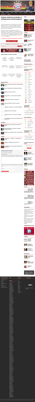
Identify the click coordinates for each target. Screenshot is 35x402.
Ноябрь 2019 (11, 348)
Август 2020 (11, 341)
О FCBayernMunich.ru (4, 279)
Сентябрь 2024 (11, 302)
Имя (2, 166)
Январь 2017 (11, 377)
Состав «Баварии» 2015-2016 (31, 40)
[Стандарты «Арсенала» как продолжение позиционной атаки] (25, 202)
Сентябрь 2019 (11, 350)
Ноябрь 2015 (11, 389)
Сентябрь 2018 (11, 361)
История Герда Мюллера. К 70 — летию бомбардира (28, 257)
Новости (7, 12)
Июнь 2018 (10, 364)
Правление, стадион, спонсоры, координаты (28, 49)
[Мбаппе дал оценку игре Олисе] (2, 93)
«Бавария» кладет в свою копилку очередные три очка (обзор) (13, 146)
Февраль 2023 (11, 317)
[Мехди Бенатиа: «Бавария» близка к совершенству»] (2, 133)
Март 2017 (10, 375)
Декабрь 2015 (11, 388)
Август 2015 (11, 392)
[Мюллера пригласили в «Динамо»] (2, 112)
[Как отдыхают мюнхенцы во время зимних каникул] (25, 164)
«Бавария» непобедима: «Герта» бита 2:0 (12, 142)
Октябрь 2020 (11, 339)
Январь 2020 (11, 347)
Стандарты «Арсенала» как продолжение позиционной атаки (28, 202)
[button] (2, 155)
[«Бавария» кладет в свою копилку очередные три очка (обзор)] (2, 147)
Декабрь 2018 (11, 358)
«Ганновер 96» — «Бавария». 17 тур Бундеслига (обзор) (13, 139)
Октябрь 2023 (11, 312)
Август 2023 (11, 314)
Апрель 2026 (11, 285)
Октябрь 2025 (11, 290)
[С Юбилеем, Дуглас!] (25, 267)
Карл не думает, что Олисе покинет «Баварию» (13, 95)
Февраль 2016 (11, 386)
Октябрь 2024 (11, 301)
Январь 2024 (11, 309)
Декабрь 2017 (11, 369)
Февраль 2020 (11, 346)
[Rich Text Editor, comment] (12, 160)
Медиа (9, 14)
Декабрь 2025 (11, 288)
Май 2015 (10, 393)
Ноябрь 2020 (11, 338)
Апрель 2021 (11, 336)
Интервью (25, 12)
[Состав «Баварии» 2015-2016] (25, 41)
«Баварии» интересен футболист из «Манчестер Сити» (18, 66)
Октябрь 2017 (11, 371)
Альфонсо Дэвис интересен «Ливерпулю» (12, 99)
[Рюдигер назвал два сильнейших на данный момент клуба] (2, 85)
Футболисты (3, 14)
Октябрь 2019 (11, 349)
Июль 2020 (10, 342)
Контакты (2, 282)
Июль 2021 (10, 334)
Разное (5, 21)
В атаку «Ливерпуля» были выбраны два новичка (13, 88)
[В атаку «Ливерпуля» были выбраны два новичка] (2, 89)
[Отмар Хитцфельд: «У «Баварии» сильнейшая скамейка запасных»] (2, 129)
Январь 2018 (11, 368)
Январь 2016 (11, 387)
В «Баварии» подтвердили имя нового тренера (11, 66)
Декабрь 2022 (11, 319)
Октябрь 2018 (11, 360)
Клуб (12, 12)
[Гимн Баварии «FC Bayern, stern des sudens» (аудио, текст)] (25, 55)
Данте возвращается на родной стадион (31, 262)
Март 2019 (10, 355)
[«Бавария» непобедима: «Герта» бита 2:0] (2, 143)
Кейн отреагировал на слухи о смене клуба (12, 103)
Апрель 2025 (11, 295)
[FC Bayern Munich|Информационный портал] (17, 10)
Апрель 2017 (11, 374)
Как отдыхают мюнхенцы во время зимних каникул (28, 164)
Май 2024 (10, 306)
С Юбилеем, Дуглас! (30, 266)
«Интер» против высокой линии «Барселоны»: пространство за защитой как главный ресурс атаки (28, 190)
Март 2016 (10, 385)
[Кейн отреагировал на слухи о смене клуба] (2, 104)
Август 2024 (11, 303)
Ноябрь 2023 (11, 311)
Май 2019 (10, 353)
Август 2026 (11, 282)
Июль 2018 (10, 363)
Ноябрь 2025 (11, 289)
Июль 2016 (10, 382)
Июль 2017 (10, 372)
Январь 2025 (11, 298)
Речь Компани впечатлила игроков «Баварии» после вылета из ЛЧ (14, 119)
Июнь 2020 (10, 343)
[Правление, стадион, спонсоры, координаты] (25, 50)
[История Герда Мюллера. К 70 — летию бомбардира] (25, 257)
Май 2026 (10, 284)
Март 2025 (10, 296)
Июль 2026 (10, 283)
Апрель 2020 (11, 344)
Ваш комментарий (4, 154)
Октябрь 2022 (11, 321)
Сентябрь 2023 (11, 313)
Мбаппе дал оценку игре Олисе (10, 91)
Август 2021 (11, 333)
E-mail (2, 168)
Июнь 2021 (10, 335)
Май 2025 (10, 294)
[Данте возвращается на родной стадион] (25, 262)
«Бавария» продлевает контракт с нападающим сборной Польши (29, 210)
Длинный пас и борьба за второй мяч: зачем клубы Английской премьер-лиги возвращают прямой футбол (29, 197)
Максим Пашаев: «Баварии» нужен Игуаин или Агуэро (13, 125)
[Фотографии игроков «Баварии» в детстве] (25, 159)
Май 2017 (10, 373)
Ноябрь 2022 (11, 320)
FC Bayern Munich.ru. (8, 400)
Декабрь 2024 (11, 299)
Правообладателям (4, 283)
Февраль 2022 (11, 327)
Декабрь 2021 (11, 329)
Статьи (20, 12)
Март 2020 (10, 345)
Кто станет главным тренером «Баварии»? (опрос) (28, 240)
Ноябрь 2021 (11, 330)
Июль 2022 (10, 323)
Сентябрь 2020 (11, 340)
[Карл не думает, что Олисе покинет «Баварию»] (2, 97)
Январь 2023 (11, 318)
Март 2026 (10, 286)
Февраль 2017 (11, 376)
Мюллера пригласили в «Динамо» (10, 110)
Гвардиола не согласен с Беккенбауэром (30, 249)
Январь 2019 (11, 357)
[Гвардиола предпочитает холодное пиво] (25, 245)
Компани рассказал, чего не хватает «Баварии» (13, 114)
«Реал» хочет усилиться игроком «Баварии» (5, 75)
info (18, 279)
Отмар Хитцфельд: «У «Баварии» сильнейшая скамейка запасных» (13, 129)
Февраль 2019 (11, 356)
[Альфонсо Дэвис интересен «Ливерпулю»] (2, 100)
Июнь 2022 (10, 324)
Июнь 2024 (10, 305)
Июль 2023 (10, 315)
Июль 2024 (10, 304)
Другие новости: (4, 82)
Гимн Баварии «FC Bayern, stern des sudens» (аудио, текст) (29, 55)
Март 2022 (10, 326)
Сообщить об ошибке (4, 287)
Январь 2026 (11, 287)
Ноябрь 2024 (11, 300)
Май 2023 (10, 316)
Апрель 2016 (11, 384)
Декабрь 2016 (11, 378)
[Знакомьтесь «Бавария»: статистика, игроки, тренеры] (25, 36)
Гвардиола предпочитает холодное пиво (30, 245)
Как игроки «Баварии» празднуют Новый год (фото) (29, 153)
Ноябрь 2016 (11, 379)
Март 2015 (10, 394)
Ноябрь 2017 (11, 370)
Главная (2, 12)
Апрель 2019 (11, 354)
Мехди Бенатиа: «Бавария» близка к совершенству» (14, 132)
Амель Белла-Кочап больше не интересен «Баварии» (11, 75)
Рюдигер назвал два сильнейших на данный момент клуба (14, 85)
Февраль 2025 (11, 297)
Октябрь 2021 (11, 331)
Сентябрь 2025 (11, 291)
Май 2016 (10, 383)
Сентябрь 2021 (11, 332)
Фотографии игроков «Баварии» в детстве (28, 159)
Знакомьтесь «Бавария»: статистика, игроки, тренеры (28, 36)
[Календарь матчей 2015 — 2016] (25, 45)
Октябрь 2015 (11, 390)
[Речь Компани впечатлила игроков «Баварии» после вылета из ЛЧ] (2, 119)
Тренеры (30, 12)
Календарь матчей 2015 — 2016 (30, 45)
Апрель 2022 (11, 325)
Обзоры (16, 12)
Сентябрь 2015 (11, 391)
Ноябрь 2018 (11, 359)
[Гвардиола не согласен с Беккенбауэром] (25, 250)
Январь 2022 (11, 328)
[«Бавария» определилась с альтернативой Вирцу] (2, 108)
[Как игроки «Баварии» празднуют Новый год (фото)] (25, 153)
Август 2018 (11, 362)
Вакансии (2, 284)
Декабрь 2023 (11, 310)
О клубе (25, 32)
